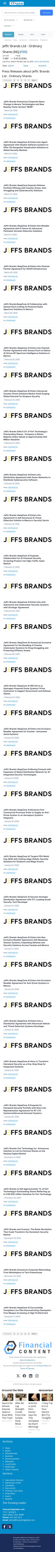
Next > (34, 80)
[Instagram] (37, 1376)
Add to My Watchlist (41, 61)
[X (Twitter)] (18, 1376)
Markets (8, 34)
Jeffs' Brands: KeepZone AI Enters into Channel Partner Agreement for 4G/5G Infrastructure (26, 267)
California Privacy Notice (30, 1542)
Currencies (23, 40)
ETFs (32, 34)
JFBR (23, 51)
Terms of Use (35, 1540)
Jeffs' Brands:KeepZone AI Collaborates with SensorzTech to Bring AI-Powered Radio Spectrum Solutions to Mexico (25, 307)
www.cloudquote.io (27, 1360)
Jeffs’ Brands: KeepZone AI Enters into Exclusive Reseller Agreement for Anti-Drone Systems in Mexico (27, 983)
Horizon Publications (29, 1537)
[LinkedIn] (30, 1376)
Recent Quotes (9, 20)
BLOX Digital (20, 1548)
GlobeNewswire (10, 118)
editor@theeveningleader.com (22, 1520)
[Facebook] (24, 1376)
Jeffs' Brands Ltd (12, 114)
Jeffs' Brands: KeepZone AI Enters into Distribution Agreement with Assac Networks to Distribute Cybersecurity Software (26, 477)
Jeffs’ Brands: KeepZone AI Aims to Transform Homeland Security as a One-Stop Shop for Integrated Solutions (25, 1064)
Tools (43, 34)
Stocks (20, 34)
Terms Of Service (27, 1368)
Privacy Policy (42, 1365)
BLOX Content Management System (30, 1546)
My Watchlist (28, 20)
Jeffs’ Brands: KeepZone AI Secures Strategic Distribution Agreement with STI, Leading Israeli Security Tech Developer (27, 899)
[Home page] (17, 3)
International (33, 40)
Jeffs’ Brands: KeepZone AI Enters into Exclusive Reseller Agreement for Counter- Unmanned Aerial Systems (27, 731)
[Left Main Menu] (5, 3)
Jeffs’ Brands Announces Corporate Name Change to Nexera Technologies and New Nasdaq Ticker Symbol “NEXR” (24, 104)
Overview (8, 40)
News (15, 40)
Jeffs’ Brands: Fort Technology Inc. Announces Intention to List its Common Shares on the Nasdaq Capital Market (26, 1151)
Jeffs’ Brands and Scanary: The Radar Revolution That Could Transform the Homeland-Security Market (27, 1232)
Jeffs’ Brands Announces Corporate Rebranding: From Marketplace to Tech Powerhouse (27, 1271)
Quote (11, 65)
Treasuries (43, 40)
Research (42, 65)
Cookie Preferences (18, 1544)
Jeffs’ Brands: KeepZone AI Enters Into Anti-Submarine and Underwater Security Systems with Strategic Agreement (26, 605)
